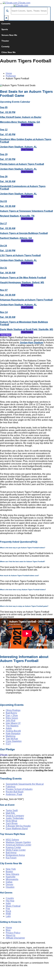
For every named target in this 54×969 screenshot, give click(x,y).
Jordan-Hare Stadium (31, 342)
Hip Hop (10, 901)
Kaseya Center (13, 847)
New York (11, 869)
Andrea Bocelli (13, 731)
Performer (11, 76)
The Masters (12, 726)
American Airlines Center (18, 845)
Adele (9, 728)
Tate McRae (12, 738)
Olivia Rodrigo (13, 710)
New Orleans (12, 874)
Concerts (5, 23)
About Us (10, 935)
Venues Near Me (9, 35)
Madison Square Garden (18, 842)
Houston (10, 887)
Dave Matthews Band (17, 828)
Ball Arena (11, 852)
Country (10, 898)
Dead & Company (15, 815)
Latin (8, 916)
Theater (5, 41)
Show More (5, 335)
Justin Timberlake (15, 818)
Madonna (10, 736)
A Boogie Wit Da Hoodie (18, 826)
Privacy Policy (13, 932)
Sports (4, 29)
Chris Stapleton (14, 741)
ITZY (8, 744)
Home (9, 73)
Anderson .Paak (14, 794)
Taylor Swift (12, 810)
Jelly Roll (10, 720)
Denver (9, 884)
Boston (9, 871)
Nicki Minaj (11, 821)
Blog (8, 930)
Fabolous (10, 786)
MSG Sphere (12, 839)
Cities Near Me (8, 52)
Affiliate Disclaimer (15, 938)
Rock (8, 911)
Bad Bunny (11, 713)
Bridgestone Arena (15, 855)
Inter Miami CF (13, 723)
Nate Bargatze (13, 733)
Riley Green (12, 718)
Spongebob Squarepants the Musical (25, 784)
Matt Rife (10, 813)
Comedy (5, 46)
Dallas (9, 882)
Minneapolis (12, 879)
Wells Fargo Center (16, 850)
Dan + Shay (12, 715)
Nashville (10, 877)
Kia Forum (11, 857)
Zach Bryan (12, 823)
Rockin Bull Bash (14, 792)
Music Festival (13, 906)
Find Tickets (27, 125)
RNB (8, 913)
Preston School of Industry (19, 789)
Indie (8, 903)
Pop (8, 908)
